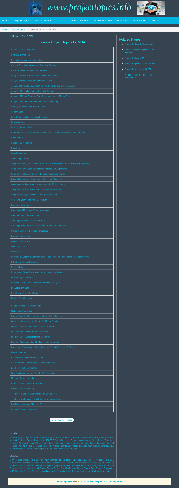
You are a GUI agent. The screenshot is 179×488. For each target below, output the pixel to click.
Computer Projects (21, 20)
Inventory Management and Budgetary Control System (35, 341)
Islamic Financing (19, 352)
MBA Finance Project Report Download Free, (81, 465)
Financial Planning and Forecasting (26, 59)
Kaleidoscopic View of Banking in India (28, 357)
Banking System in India (21, 127)
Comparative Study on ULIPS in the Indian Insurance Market (38, 173)
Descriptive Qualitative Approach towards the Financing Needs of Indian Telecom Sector (50, 256)
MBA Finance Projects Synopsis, (24, 462)
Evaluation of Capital (20, 287)
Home (5, 20)
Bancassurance (18, 122)
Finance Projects (17, 29)
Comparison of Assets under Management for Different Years (38, 184)
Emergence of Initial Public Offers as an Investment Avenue (37, 272)
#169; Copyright (64, 481)
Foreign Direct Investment (22, 298)
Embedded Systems (103, 20)
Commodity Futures (20, 158)
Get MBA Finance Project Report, (75, 468)
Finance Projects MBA (134, 58)
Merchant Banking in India (22, 378)
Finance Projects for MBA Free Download (90, 471)
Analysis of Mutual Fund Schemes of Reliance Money (34, 101)
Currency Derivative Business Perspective (29, 230)
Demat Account (18, 246)
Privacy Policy (115, 481)
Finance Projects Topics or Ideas (138, 44)
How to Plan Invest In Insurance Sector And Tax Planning (36, 316)
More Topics (138, 20)
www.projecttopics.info (95, 481)
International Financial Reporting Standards (30, 336)
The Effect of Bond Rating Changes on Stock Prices (34, 393)
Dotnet (73, 20)
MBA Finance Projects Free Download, (83, 462)
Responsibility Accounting (22, 388)
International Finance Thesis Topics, (44, 468)
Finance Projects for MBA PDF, (40, 440)
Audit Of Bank (17, 111)
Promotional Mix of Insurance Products (28, 383)
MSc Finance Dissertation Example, (71, 445)
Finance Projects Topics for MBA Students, (59, 437)
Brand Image (17, 137)
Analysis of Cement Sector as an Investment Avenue (34, 75)
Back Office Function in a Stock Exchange (29, 116)
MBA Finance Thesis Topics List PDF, (27, 459)
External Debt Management (23, 49)
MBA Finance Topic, (35, 448)
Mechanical (85, 20)
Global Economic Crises (21, 310)
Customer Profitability (20, 241)
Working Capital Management (24, 409)
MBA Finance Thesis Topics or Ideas (61, 448)
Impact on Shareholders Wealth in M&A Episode (32, 326)
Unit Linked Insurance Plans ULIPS (26, 404)
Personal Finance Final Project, (40, 445)
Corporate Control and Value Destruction (29, 199)
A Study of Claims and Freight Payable (28, 106)
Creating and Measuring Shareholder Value (30, 210)
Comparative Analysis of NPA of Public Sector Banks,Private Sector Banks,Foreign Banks (50, 163)
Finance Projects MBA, (88, 437)
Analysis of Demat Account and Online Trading (31, 80)
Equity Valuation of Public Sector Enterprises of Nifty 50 (35, 282)
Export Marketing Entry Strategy (25, 293)
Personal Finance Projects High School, (36, 443)
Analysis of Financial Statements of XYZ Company (33, 91)
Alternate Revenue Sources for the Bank (29, 70)
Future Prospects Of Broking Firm (26, 305)
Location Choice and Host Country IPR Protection (33, 373)
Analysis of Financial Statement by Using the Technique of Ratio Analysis (43, 85)
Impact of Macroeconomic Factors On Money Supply (34, 321)
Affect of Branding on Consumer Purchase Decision (33, 65)
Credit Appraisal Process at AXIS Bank (28, 220)
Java (57, 20)
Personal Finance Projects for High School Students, (80, 443)
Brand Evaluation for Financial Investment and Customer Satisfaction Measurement (48, 132)
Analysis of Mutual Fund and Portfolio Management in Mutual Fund (40, 96)
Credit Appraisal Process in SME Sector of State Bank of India (38, 225)
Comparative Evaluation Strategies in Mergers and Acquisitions (39, 168)
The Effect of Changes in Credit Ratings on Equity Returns (37, 398)
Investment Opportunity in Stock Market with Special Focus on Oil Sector (43, 347)
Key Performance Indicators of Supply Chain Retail (33, 362)
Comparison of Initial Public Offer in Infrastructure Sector (36, 189)
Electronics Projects (42, 20)
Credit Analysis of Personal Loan (25, 215)
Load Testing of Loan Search (24, 367)
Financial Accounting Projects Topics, (55, 471)
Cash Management (19, 153)
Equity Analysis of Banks (22, 277)
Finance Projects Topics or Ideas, (24, 437)
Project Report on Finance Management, (73, 440)
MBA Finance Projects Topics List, (98, 459)
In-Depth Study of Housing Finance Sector (30, 331)
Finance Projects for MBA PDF (137, 69)
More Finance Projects (62, 419)
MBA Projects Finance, (98, 445)
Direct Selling (17, 267)
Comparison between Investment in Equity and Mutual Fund (37, 179)
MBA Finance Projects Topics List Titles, (63, 459)
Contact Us (154, 20)
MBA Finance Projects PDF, (52, 462)
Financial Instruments (20, 54)
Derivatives (16, 251)
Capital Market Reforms (21, 142)
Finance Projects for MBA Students (139, 63)
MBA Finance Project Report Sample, (44, 465)
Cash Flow (16, 148)
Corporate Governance (21, 204)
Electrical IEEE (122, 20)
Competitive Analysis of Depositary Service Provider (34, 194)
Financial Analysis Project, (26, 471)
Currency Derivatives (20, 236)
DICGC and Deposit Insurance (24, 261)
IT (65, 20)
